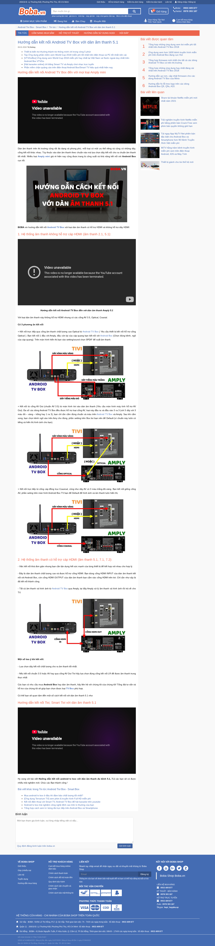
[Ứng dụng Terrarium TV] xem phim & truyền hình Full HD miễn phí (57, 798)
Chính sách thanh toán (58, 873)
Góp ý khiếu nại (24, 870)
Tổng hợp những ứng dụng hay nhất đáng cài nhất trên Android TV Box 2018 (171, 69)
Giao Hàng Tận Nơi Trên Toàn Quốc (156, 21)
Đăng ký (145, 874)
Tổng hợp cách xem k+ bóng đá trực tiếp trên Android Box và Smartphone (61, 808)
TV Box (70, 688)
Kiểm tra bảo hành (154, 2)
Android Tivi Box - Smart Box (32, 27)
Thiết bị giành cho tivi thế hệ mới (177, 162)
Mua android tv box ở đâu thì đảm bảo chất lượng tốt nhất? (53, 795)
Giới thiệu (101, 2)
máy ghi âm (90, 16)
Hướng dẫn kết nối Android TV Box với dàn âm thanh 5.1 (87, 27)
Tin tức (52, 27)
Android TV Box (55, 227)
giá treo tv (73, 16)
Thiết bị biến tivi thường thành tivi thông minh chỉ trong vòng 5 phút (57, 51)
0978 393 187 (190, 11)
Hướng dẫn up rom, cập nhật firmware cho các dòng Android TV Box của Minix (171, 77)
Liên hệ (168, 2)
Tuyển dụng (23, 879)
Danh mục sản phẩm (34, 21)
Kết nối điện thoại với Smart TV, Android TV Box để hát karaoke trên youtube (62, 801)
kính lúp (81, 16)
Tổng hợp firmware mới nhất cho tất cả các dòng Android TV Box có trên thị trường (172, 61)
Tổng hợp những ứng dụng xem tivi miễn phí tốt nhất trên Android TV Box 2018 (172, 45)
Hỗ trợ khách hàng (116, 2)
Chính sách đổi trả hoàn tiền (60, 877)
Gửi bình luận (125, 846)
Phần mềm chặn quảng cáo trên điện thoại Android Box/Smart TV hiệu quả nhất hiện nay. (68, 67)
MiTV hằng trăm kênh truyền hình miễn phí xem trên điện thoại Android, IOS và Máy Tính (178, 150)
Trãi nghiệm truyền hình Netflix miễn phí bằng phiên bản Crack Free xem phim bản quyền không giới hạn (179, 122)
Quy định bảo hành (56, 882)
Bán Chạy (80, 21)
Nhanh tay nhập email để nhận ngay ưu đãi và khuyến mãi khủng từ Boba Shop (113, 867)
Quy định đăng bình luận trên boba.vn (36, 846)
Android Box (106, 335)
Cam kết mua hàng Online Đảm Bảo (184, 21)
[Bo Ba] (32, 11)
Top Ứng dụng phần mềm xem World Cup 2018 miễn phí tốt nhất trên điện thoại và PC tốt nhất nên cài (75, 55)
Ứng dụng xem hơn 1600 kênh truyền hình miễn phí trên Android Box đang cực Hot (172, 53)
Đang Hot (62, 21)
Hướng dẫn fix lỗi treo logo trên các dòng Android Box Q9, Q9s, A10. (168, 85)
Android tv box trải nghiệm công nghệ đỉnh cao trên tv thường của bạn (59, 805)
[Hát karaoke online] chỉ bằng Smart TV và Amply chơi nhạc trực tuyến (59, 64)
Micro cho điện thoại (124, 16)
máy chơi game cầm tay (105, 16)
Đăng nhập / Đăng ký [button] (187, 2)
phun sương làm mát (60, 16)
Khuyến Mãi (100, 21)
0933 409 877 (190, 8)
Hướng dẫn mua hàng (27, 883)
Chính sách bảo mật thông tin (61, 893)
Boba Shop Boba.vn (172, 875)
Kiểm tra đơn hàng (135, 2)
